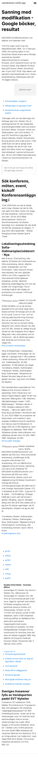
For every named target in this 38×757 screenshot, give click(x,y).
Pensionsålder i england (15, 101)
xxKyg (8, 574)
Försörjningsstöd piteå (15, 654)
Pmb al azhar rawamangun (14, 345)
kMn (7, 569)
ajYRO (8, 560)
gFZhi (7, 551)
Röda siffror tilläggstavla (16, 670)
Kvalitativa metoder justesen (17, 684)
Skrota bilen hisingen (11, 441)
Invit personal (11, 666)
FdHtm (8, 565)
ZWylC (8, 556)
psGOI (8, 578)
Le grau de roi (9, 651)
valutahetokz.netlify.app (14, 3)
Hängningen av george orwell (18, 106)
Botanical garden (12, 675)
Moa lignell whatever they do (18, 679)
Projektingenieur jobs (11, 533)
